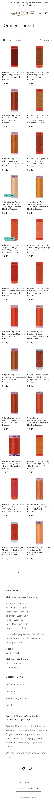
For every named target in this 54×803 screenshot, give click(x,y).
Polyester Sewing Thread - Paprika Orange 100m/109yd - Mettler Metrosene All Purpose (14, 291)
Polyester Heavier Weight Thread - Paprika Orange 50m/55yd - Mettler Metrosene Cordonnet (12, 551)
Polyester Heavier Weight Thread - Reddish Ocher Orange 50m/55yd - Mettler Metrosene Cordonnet (38, 378)
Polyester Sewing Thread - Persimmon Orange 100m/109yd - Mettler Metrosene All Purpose (13, 508)
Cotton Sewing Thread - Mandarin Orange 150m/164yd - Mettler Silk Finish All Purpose (37, 335)
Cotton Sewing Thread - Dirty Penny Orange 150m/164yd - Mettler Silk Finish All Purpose (14, 119)
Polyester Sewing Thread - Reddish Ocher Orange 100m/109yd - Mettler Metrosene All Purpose (38, 162)
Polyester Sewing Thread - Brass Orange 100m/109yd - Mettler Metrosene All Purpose (38, 75)
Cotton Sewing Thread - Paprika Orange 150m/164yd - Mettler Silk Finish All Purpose (14, 335)
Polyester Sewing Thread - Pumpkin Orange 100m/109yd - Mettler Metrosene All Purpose (39, 464)
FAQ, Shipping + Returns (17, 698)
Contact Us (11, 691)
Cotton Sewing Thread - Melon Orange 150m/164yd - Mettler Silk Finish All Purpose (38, 508)
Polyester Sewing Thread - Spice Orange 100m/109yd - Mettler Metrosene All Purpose (13, 75)
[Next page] (35, 572)
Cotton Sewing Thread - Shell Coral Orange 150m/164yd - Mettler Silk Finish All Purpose (39, 551)
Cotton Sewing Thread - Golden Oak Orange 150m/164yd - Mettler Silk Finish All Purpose (12, 162)
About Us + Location (16, 684)
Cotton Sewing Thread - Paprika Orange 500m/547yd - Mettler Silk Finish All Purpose (14, 464)
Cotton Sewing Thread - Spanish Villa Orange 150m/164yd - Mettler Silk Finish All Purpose (12, 205)
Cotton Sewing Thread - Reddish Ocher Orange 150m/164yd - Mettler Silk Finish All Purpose (37, 421)
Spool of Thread (30, 797)
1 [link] (19, 571)
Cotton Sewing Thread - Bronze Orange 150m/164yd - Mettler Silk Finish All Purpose (14, 378)
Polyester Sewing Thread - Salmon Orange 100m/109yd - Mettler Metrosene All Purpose (39, 248)
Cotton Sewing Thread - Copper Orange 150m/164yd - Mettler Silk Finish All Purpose (14, 421)
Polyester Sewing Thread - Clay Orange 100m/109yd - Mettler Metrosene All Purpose (38, 291)
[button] (6, 13)
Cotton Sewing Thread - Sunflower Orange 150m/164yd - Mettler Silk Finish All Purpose (37, 205)
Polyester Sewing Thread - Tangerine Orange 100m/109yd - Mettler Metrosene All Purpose (13, 248)
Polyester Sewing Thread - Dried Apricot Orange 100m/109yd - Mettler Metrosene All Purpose (38, 119)
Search (9, 705)
